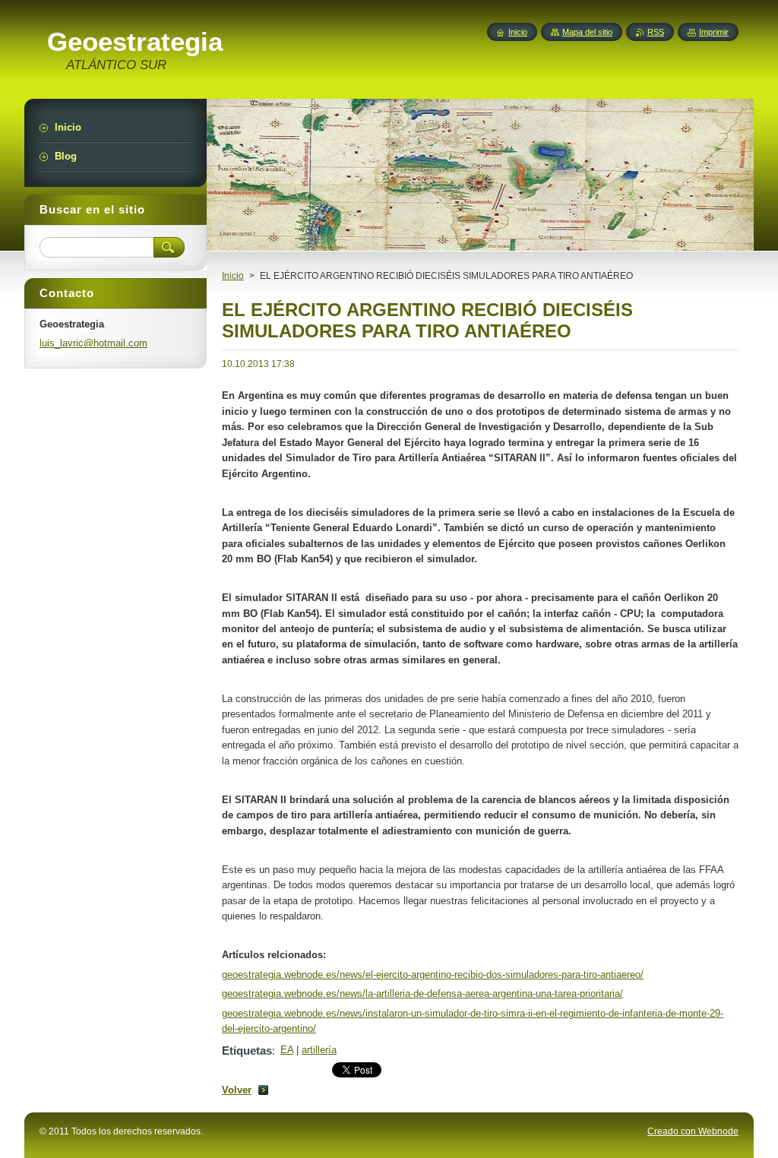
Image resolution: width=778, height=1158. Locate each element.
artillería (319, 1049)
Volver (236, 1090)
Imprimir (714, 31)
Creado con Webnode (692, 1131)
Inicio (233, 275)
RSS (655, 31)
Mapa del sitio (587, 31)
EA (286, 1049)
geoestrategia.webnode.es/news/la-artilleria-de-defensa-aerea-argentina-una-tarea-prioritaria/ (422, 993)
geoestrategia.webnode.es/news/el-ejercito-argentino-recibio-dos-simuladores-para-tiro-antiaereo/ (433, 974)
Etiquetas (247, 1050)
